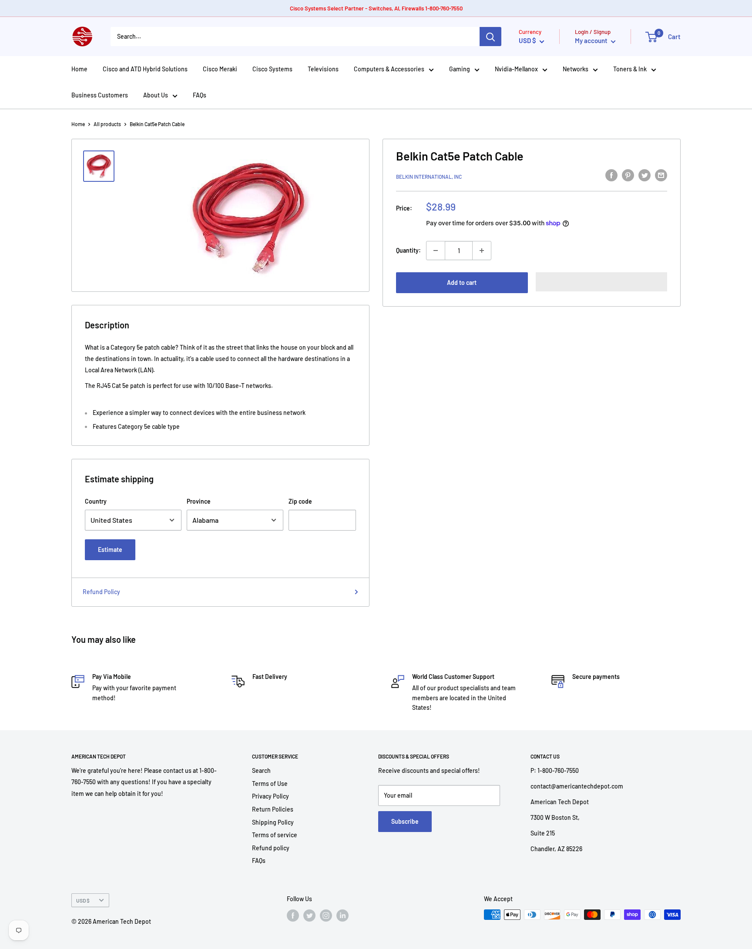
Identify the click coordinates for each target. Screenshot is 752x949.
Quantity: (408, 250)
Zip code (300, 501)
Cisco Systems (272, 69)
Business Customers (99, 95)
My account (592, 40)
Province (199, 501)
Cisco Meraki (220, 69)
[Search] (490, 36)
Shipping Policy (273, 822)
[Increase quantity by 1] (482, 250)
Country (96, 501)
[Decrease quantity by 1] (435, 250)
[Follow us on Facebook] (293, 915)
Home (79, 69)
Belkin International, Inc (429, 177)
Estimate (110, 549)
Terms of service (274, 835)
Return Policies (272, 809)
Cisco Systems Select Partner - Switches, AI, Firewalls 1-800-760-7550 (376, 8)
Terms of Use (270, 783)
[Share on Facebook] (611, 175)
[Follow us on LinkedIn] (342, 915)
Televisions (323, 69)
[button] (602, 281)
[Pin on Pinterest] (628, 175)
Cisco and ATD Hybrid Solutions (145, 69)
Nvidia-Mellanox (516, 69)
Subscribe (405, 821)
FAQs (199, 95)
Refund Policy (101, 591)
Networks (575, 69)
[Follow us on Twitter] (309, 915)
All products (107, 124)
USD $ (83, 900)
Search (261, 770)
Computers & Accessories (389, 69)
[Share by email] (661, 175)
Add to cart (462, 282)
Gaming (459, 69)
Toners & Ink (630, 69)
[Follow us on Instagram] (326, 915)
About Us (155, 95)
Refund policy (270, 848)
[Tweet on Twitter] (644, 175)
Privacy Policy (270, 796)
